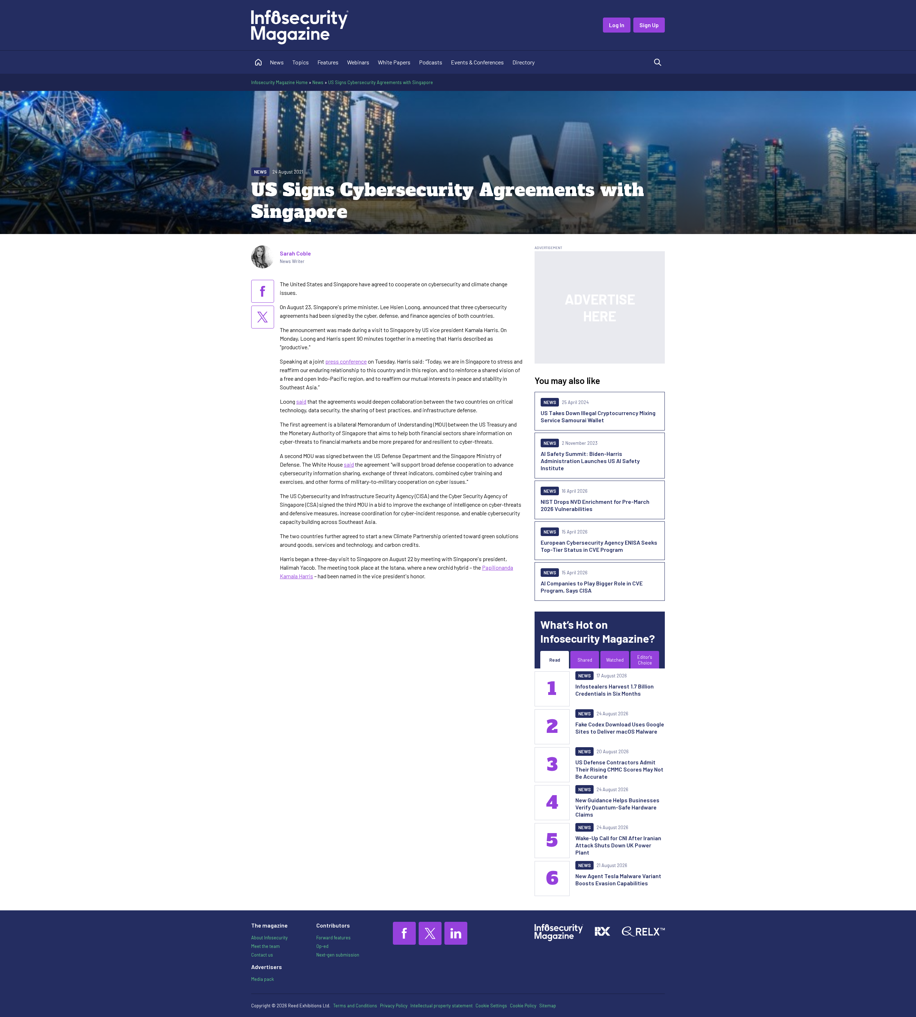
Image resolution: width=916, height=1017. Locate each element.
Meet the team (265, 946)
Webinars (358, 62)
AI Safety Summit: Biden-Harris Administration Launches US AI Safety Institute (590, 460)
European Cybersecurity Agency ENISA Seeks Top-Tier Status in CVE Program (599, 546)
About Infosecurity (269, 937)
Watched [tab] (615, 660)
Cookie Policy (523, 1005)
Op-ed (322, 946)
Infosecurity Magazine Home (279, 82)
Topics (300, 62)
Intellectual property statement (441, 1005)
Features (327, 62)
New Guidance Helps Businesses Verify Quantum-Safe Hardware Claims (617, 807)
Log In (616, 24)
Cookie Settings (491, 1005)
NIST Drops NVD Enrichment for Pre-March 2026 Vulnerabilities (595, 505)
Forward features (333, 937)
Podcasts (430, 62)
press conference (346, 361)
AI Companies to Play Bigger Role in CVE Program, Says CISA (592, 587)
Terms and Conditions (355, 1005)
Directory (523, 62)
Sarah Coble (295, 253)
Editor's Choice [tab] (644, 660)
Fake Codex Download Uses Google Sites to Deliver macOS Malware (619, 728)
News (277, 62)
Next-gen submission (337, 955)
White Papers (394, 62)
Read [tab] (554, 660)
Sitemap (547, 1005)
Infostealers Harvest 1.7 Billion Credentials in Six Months (614, 690)
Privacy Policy (394, 1005)
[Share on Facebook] (262, 291)
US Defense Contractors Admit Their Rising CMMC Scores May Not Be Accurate (619, 769)
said (301, 401)
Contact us (262, 955)
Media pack (262, 979)
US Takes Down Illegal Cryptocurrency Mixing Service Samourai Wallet (598, 416)
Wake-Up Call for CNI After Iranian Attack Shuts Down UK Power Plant (618, 845)
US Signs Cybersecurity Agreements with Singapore (380, 82)
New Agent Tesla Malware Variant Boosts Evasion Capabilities (618, 879)
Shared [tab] (585, 660)
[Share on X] (262, 317)
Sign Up (649, 24)
